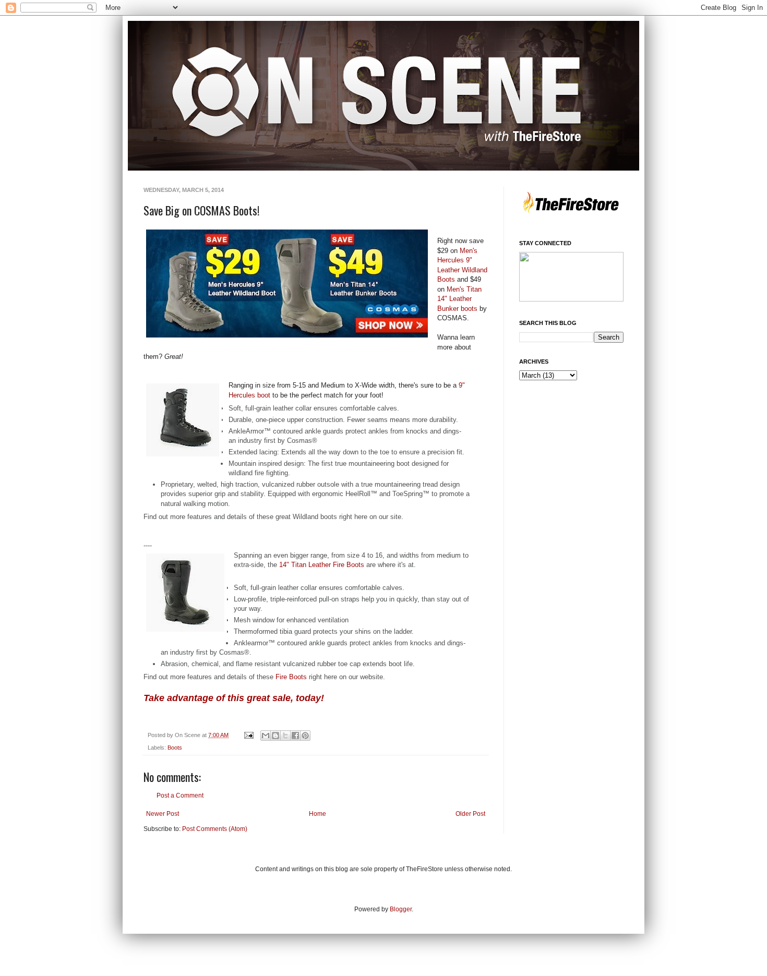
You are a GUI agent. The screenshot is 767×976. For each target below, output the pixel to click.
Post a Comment (180, 795)
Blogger (401, 909)
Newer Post (162, 813)
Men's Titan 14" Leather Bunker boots (459, 298)
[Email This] (265, 735)
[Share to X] (285, 735)
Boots (174, 747)
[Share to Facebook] (295, 735)
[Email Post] (248, 735)
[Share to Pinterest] (305, 735)
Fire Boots (290, 677)
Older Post (470, 813)
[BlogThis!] (275, 735)
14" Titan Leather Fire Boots (321, 565)
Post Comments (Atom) (214, 829)
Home (317, 813)
